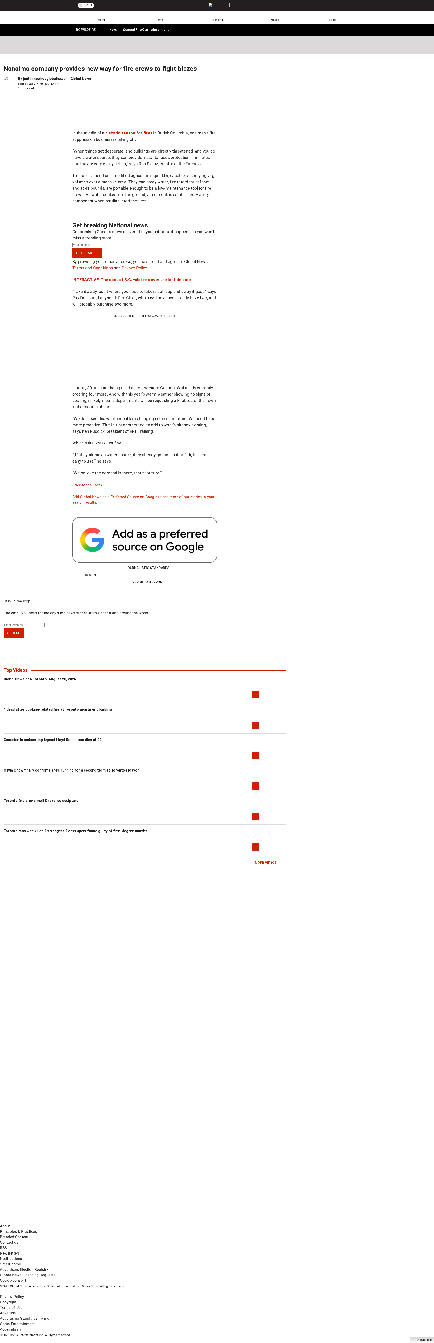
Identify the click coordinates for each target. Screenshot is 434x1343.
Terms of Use (11, 1307)
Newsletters (10, 1253)
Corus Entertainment (17, 1324)
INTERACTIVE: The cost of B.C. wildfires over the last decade (131, 279)
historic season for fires (128, 133)
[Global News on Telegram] (172, 1221)
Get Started (87, 253)
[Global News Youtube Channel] (172, 1185)
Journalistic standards (147, 568)
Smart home (10, 1264)
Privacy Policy (134, 267)
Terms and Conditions (92, 267)
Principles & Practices (18, 1231)
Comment (89, 575)
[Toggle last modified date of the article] (62, 83)
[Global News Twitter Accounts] (103, 1185)
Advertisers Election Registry (24, 1269)
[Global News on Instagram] (240, 1185)
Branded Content (14, 1237)
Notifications (11, 1259)
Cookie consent (13, 1280)
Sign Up (13, 633)
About (5, 1226)
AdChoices (424, 1339)
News (113, 29)
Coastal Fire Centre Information (147, 29)
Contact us (9, 1242)
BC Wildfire (86, 30)
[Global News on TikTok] (103, 1221)
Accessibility (10, 1329)
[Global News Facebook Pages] (34, 1185)
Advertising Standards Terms (24, 1318)
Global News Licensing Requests (27, 1275)
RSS (3, 1248)
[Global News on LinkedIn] (34, 1221)
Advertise (8, 1313)
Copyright (8, 1302)
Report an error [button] (147, 582)
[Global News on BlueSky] (240, 1221)
